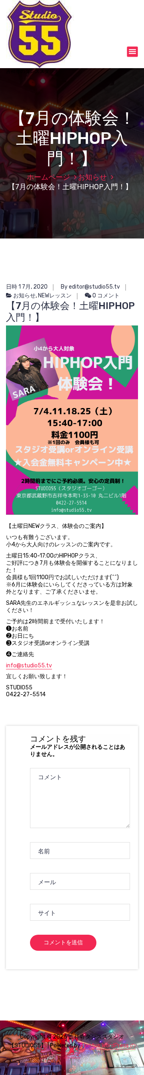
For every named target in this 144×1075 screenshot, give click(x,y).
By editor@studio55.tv (90, 286)
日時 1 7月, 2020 (27, 286)
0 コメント (105, 295)
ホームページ (48, 177)
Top (137, 1068)
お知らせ (92, 177)
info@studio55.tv (29, 665)
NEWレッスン (55, 295)
